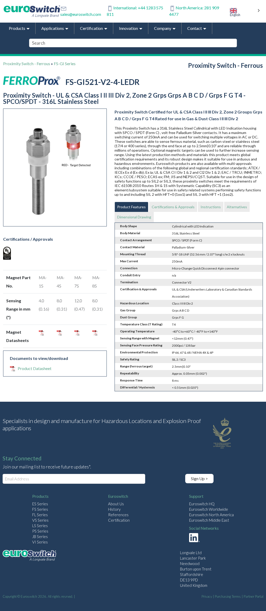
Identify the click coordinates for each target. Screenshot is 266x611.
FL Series (40, 514)
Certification (119, 520)
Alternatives (237, 207)
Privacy (207, 596)
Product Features (131, 207)
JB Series (40, 536)
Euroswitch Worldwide (208, 509)
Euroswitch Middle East (209, 520)
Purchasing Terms (228, 596)
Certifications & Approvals (173, 207)
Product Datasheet (34, 368)
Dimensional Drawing (134, 217)
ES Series (40, 503)
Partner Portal (253, 596)
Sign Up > (199, 478)
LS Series (40, 525)
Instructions (211, 207)
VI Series (40, 542)
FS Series (40, 509)
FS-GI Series (65, 63)
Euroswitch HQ (202, 503)
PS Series (40, 531)
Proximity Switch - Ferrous (26, 63)
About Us (116, 503)
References (118, 514)
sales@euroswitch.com (80, 14)
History (114, 509)
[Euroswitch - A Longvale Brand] (29, 556)
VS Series (40, 520)
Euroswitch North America (211, 514)
